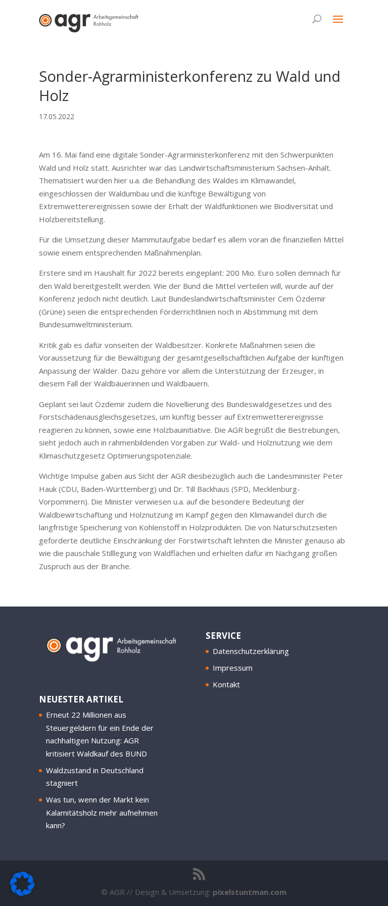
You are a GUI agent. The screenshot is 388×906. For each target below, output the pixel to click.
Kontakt (226, 684)
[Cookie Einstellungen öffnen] (22, 893)
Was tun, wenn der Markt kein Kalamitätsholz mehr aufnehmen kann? (102, 812)
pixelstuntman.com (249, 892)
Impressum (233, 668)
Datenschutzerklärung (251, 651)
